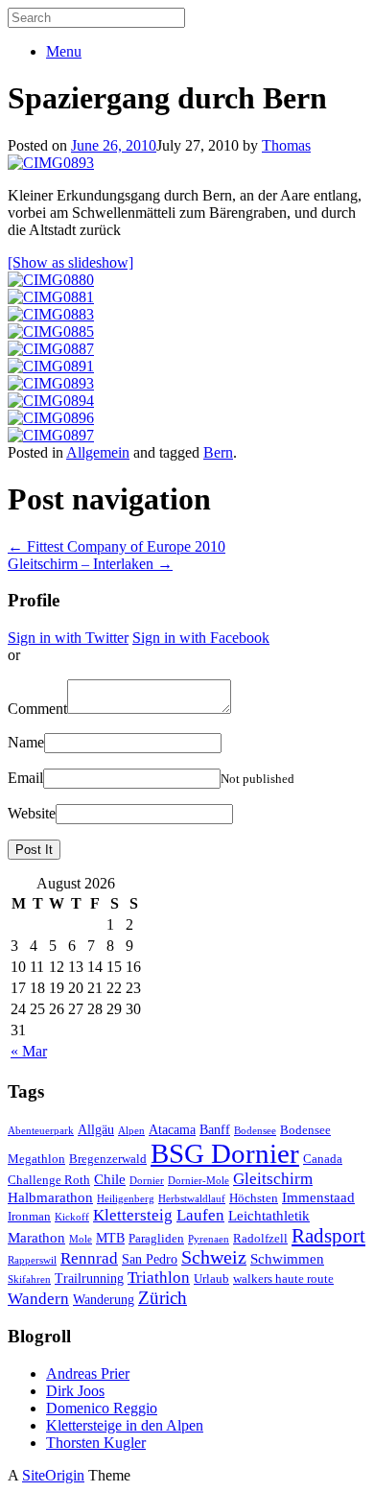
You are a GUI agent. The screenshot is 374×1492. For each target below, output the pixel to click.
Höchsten (253, 1198)
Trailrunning (89, 1278)
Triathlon (159, 1277)
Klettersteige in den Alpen (124, 1425)
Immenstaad (318, 1197)
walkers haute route (283, 1279)
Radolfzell (260, 1238)
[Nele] (51, 162)
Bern (218, 452)
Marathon (36, 1237)
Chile (110, 1179)
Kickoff (72, 1217)
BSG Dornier (225, 1153)
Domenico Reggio (101, 1408)
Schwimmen (287, 1258)
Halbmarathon (50, 1197)
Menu (64, 51)
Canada (322, 1159)
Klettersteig (133, 1215)
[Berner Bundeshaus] (51, 297)
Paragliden (156, 1238)
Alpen (131, 1130)
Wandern (38, 1299)
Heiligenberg (125, 1199)
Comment (37, 708)
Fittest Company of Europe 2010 (116, 546)
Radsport (328, 1235)
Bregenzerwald (108, 1159)
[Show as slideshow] (70, 262)
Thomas (286, 145)
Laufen (200, 1215)
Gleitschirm (273, 1179)
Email (25, 778)
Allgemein (97, 452)
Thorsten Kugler (96, 1442)
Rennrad (89, 1258)
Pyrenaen (208, 1239)
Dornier (146, 1180)
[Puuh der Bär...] (51, 400)
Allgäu (96, 1129)
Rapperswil (32, 1260)
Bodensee (255, 1130)
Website (32, 813)
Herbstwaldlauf (191, 1199)
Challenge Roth (49, 1180)
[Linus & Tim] (51, 331)
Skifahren (29, 1279)
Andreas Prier (87, 1373)
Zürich (162, 1298)
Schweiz (213, 1257)
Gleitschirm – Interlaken (90, 564)
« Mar (29, 1051)
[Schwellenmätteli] (51, 349)
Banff (214, 1129)
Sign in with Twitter (68, 637)
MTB (110, 1237)
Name (26, 742)
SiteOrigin (53, 1475)
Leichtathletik (269, 1215)
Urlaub (211, 1279)
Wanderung (103, 1299)
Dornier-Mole (198, 1180)
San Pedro (149, 1259)
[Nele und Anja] (51, 314)
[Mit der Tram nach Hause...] (51, 418)
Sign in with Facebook (200, 637)
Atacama (172, 1129)
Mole (80, 1239)
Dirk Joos (75, 1391)
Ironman (29, 1216)
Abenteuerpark (41, 1130)
